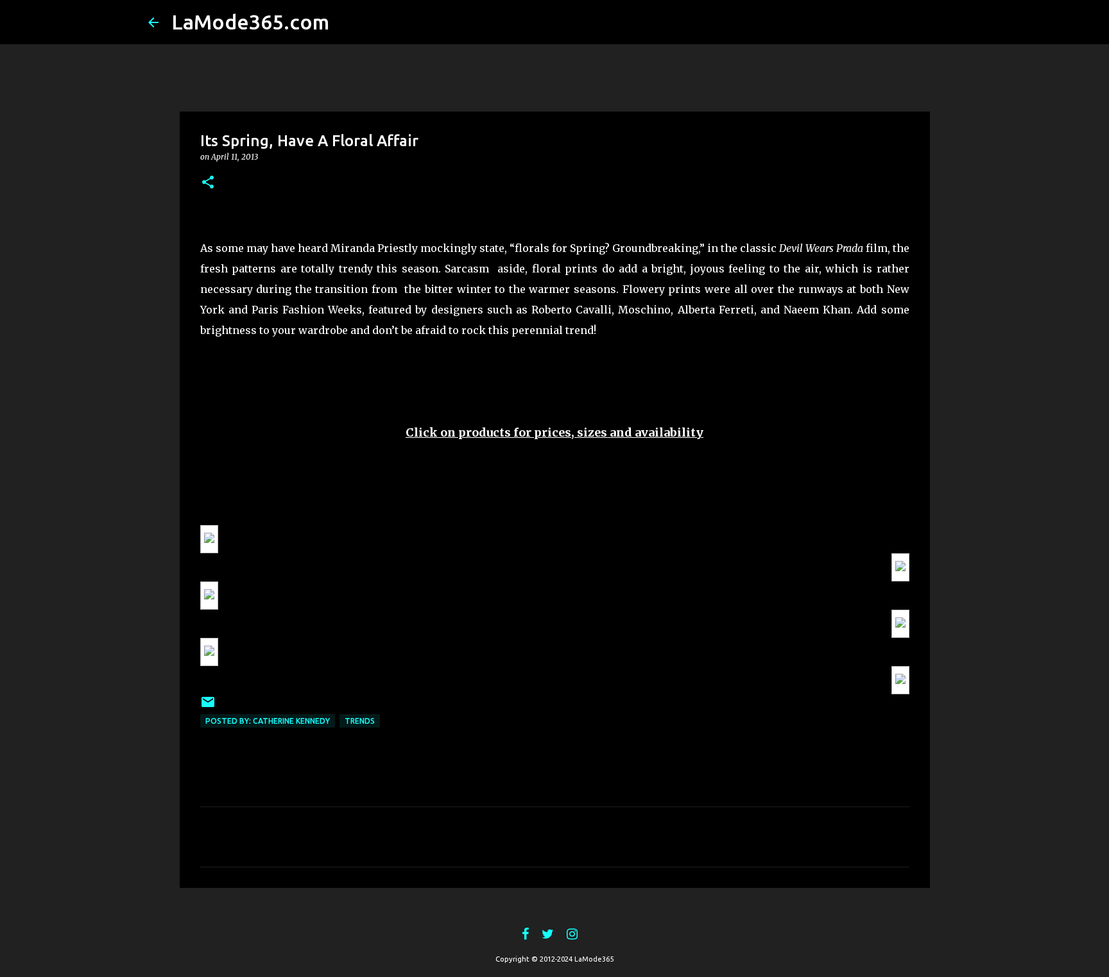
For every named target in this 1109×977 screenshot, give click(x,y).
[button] (208, 183)
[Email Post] (208, 707)
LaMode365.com (250, 21)
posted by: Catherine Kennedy (267, 721)
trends (360, 721)
